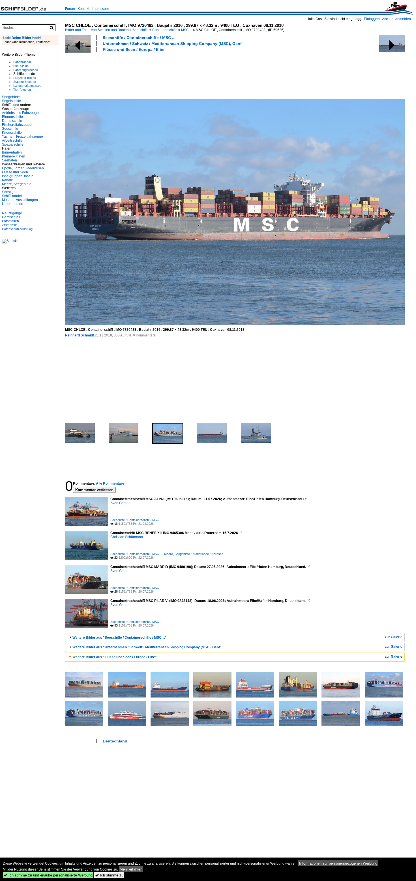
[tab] (235, 637)
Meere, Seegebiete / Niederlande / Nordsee (193, 554)
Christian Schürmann (126, 537)
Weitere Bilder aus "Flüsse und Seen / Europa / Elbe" (114, 657)
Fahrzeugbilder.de (25, 70)
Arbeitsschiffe (12, 140)
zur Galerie (393, 637)
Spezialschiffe (12, 144)
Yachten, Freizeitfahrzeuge (22, 137)
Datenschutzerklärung (17, 229)
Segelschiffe (11, 101)
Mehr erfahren (131, 869)
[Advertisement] (168, 74)
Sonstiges (9, 192)
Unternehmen (12, 204)
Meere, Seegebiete (16, 184)
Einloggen (372, 19)
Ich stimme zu (109, 875)
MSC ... (186, 30)
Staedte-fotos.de (24, 81)
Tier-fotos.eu (22, 89)
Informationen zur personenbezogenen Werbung (338, 863)
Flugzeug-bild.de (24, 77)
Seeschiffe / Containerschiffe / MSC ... (139, 37)
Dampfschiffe (12, 121)
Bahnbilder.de (22, 62)
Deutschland (115, 741)
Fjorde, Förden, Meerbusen (23, 168)
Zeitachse (9, 225)
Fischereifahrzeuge (17, 125)
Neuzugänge (12, 213)
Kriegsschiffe (12, 133)
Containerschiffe (164, 30)
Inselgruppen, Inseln (17, 176)
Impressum (100, 9)
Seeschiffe (140, 30)
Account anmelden (396, 19)
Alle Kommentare (110, 483)
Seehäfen (9, 160)
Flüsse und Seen (15, 172)
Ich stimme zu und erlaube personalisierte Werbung (48, 875)
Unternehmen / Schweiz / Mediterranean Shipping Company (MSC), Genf (172, 43)
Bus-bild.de (21, 66)
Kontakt (83, 9)
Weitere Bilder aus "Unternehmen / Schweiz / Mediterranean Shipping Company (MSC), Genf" (147, 647)
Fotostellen (10, 221)
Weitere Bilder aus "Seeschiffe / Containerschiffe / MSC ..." (119, 638)
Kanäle (7, 180)
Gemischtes (11, 217)
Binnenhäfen (12, 152)
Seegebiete (11, 97)
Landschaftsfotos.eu (27, 85)
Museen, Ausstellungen (20, 200)
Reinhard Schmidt (79, 335)
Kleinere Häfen (13, 156)
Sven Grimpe (120, 503)
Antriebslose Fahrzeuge (20, 113)
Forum (70, 9)
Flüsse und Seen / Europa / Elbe (133, 49)
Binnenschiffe (12, 117)
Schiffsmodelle (13, 196)
